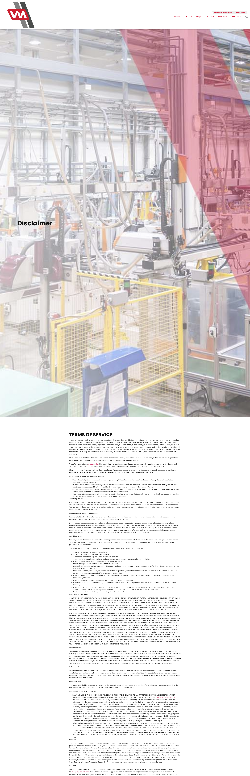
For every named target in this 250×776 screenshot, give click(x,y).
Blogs (198, 17)
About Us (188, 17)
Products (177, 17)
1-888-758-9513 (237, 17)
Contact (210, 17)
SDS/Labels (222, 17)
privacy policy (93, 464)
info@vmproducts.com (166, 697)
